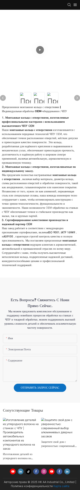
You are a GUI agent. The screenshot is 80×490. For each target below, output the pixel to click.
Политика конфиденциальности (32, 486)
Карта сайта (61, 486)
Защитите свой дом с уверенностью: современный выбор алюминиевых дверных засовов (58, 444)
